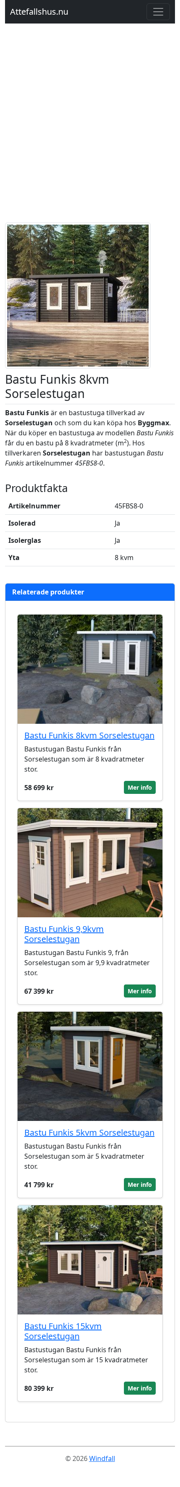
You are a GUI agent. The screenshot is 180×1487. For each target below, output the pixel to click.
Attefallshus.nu (39, 11)
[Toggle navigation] (158, 11)
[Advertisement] (90, 128)
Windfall (102, 1458)
